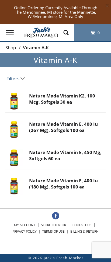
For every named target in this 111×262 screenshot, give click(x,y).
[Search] (66, 30)
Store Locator (53, 225)
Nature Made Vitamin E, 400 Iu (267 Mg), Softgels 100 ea (63, 127)
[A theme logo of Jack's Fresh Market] (41, 31)
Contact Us (82, 225)
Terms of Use (53, 231)
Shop (10, 47)
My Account (24, 225)
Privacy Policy (24, 231)
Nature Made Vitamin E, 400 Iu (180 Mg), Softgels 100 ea (63, 183)
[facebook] (55, 216)
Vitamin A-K (36, 47)
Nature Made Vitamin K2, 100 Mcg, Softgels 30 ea (62, 99)
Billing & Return (84, 231)
